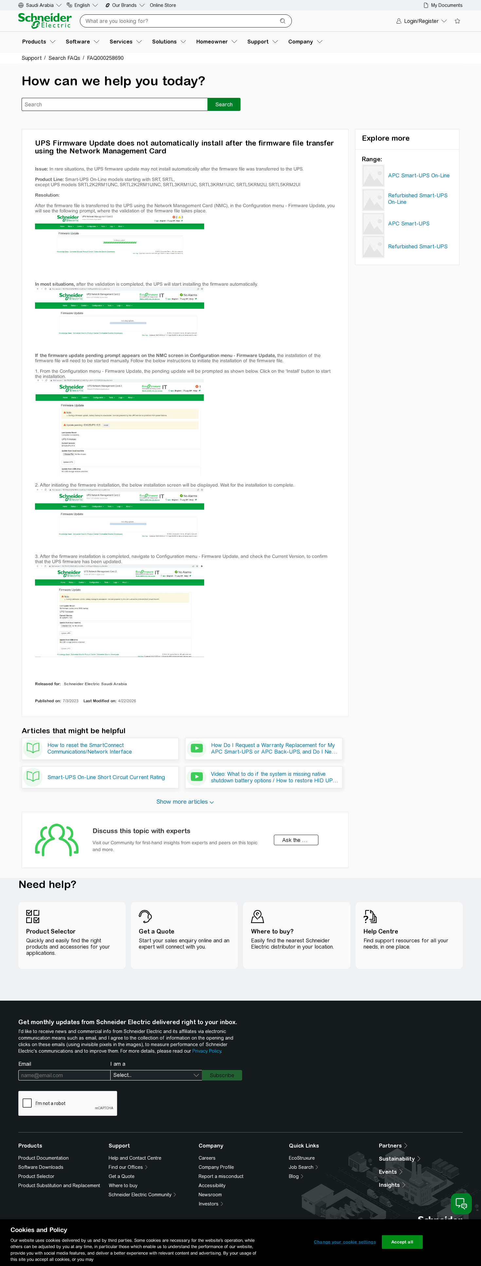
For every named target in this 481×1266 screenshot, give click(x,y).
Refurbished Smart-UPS (418, 246)
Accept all (402, 1241)
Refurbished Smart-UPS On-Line (418, 198)
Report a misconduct (221, 1176)
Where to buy (123, 1185)
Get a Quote (121, 1176)
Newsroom (210, 1194)
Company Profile (216, 1167)
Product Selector (36, 1176)
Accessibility (212, 1185)
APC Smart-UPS (409, 224)
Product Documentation (43, 1158)
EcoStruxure (302, 1158)
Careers (207, 1158)
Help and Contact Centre (135, 1158)
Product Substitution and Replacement (59, 1185)
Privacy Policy (206, 1051)
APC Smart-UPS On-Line (419, 175)
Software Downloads (40, 1167)
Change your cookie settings (345, 1241)
